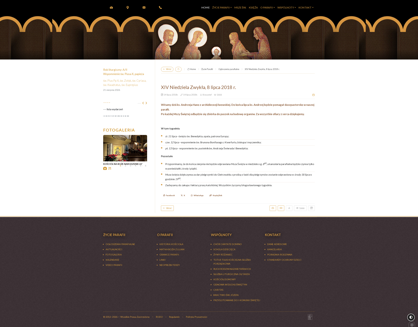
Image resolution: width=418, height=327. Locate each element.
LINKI (163, 259)
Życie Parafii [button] (221, 7)
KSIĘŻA (253, 7)
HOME (205, 7)
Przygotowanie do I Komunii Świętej (236, 300)
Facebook (170, 195)
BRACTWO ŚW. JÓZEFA (226, 295)
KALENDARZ (112, 259)
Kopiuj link (217, 195)
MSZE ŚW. (240, 7)
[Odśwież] (178, 69)
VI (113, 116)
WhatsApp (198, 195)
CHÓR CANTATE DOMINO (227, 244)
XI (125, 116)
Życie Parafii (207, 69)
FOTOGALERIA (114, 254)
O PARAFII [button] (266, 7)
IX (121, 116)
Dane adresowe (277, 244)
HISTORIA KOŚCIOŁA (171, 244)
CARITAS (218, 289)
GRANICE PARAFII (169, 254)
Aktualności (114, 249)
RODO (159, 316)
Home (193, 69)
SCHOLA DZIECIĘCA (224, 249)
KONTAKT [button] (305, 7)
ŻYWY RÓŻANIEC (223, 254)
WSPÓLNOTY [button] (285, 7)
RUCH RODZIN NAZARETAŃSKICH (232, 269)
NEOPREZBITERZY (170, 265)
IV (109, 116)
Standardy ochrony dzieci (284, 259)
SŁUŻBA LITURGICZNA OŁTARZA (231, 274)
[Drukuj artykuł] (313, 95)
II (104, 116)
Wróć (168, 69)
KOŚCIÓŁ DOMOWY (224, 279)
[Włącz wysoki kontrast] (411, 317)
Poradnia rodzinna (279, 254)
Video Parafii (114, 265)
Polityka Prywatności (196, 316)
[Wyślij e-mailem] (281, 208)
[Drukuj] (273, 208)
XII (128, 116)
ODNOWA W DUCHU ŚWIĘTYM (230, 284)
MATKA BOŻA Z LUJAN (172, 249)
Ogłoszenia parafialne (228, 69)
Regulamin (174, 316)
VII (115, 116)
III (106, 116)
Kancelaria (274, 249)
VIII (118, 116)
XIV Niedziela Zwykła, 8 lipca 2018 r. (262, 69)
